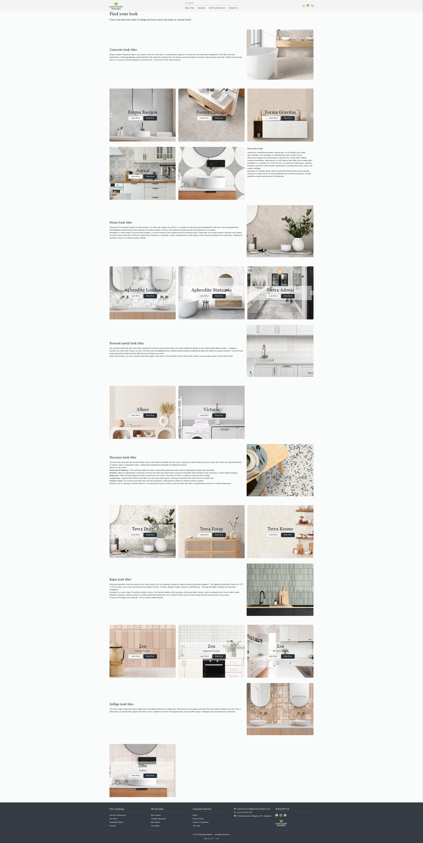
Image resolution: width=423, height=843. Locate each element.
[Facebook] (277, 815)
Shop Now (150, 118)
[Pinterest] (285, 815)
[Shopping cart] (312, 5)
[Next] (312, 115)
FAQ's (195, 815)
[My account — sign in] (303, 5)
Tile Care (196, 826)
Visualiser (201, 8)
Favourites (155, 826)
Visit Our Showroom (217, 8)
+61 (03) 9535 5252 (244, 812)
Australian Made (116, 822)
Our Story (113, 819)
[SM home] (146, 6)
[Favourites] (308, 5)
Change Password (158, 819)
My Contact (155, 815)
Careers (112, 826)
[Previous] (110, 115)
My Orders (155, 822)
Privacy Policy (198, 819)
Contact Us (233, 8)
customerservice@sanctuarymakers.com (253, 809)
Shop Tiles (189, 8)
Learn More (135, 118)
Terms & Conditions (201, 822)
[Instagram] (281, 815)
